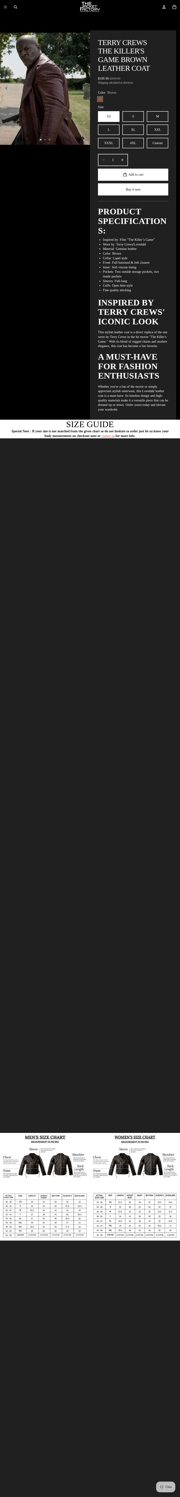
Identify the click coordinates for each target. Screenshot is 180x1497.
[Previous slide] (5, 89)
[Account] (164, 7)
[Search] (15, 7)
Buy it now (133, 189)
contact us (108, 436)
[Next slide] (85, 89)
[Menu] (5, 7)
